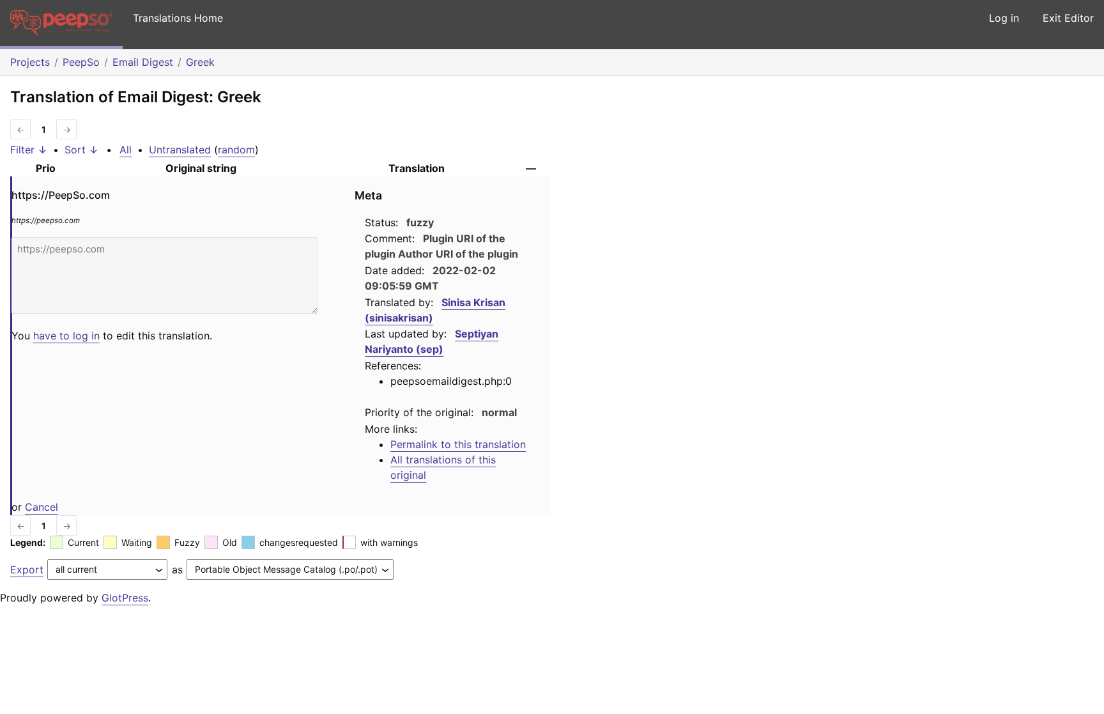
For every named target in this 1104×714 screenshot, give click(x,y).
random (236, 149)
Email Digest (142, 62)
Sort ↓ (81, 149)
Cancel (41, 507)
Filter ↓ (28, 149)
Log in (1004, 18)
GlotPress (125, 597)
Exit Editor (1068, 18)
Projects (30, 62)
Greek (200, 62)
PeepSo (81, 62)
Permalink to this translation (458, 444)
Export (26, 569)
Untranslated (180, 149)
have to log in (66, 335)
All (125, 149)
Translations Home (178, 18)
